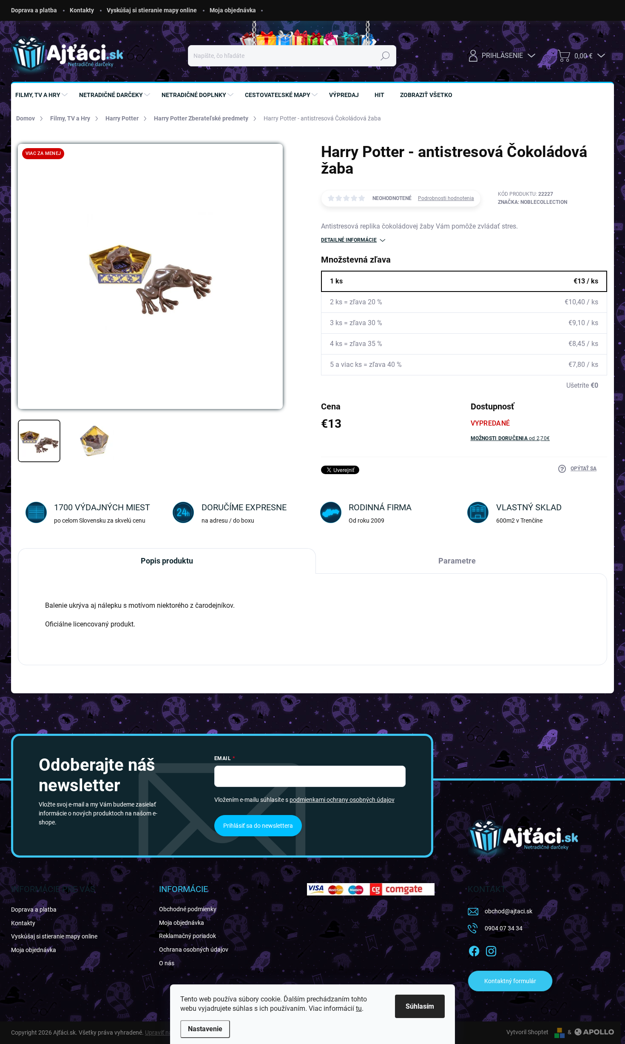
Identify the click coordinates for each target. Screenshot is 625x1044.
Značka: (532, 202)
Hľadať (385, 55)
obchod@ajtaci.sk (508, 911)
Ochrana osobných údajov (193, 949)
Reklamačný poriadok (187, 935)
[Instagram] (491, 949)
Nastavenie (205, 1029)
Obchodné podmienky (187, 909)
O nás (166, 963)
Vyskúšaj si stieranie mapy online (152, 10)
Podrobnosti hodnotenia (446, 198)
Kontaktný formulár (510, 981)
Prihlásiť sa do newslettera (258, 825)
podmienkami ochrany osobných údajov (342, 799)
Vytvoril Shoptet (527, 1032)
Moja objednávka (233, 10)
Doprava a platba (34, 10)
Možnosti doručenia (510, 438)
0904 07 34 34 (504, 928)
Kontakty (82, 10)
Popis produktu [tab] (167, 560)
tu (359, 1008)
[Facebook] (474, 949)
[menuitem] (42, 95)
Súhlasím (420, 1006)
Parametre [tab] (457, 560)
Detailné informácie (349, 240)
